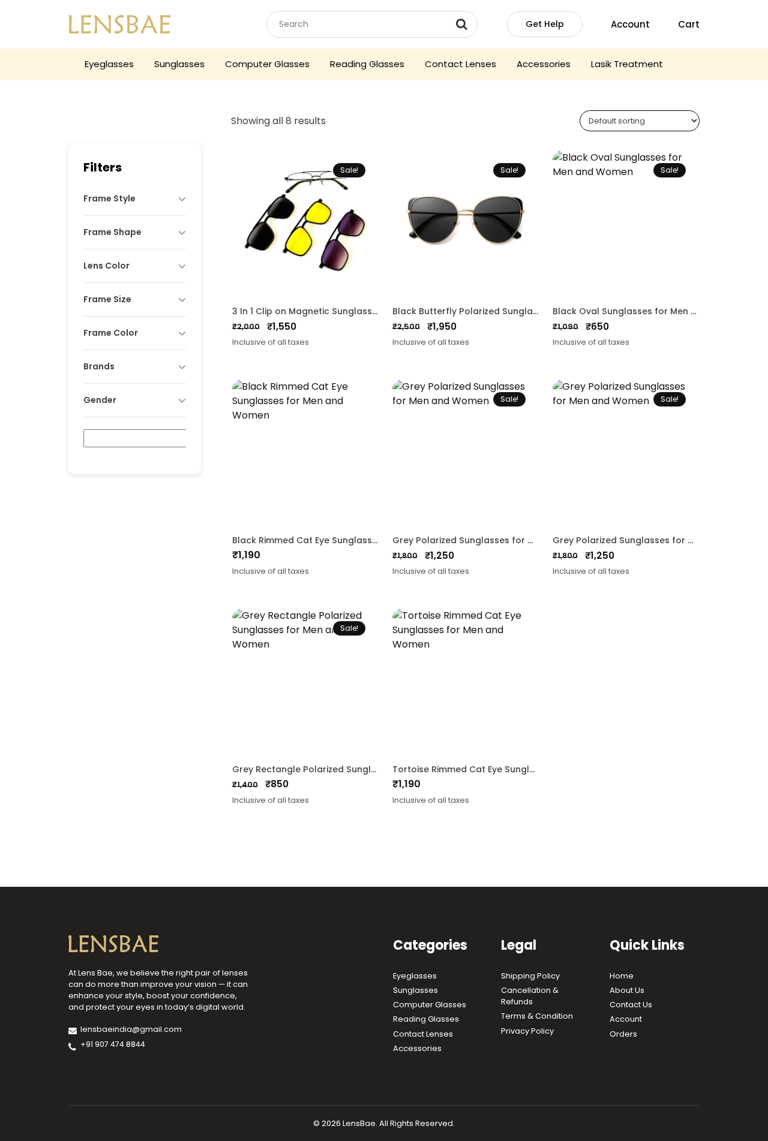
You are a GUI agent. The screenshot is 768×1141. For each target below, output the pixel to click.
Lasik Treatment (627, 64)
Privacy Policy (527, 1031)
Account (630, 24)
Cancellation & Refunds (530, 996)
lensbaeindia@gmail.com (131, 1029)
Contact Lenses (460, 64)
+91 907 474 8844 (112, 1044)
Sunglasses (179, 64)
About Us (627, 990)
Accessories (544, 64)
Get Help (545, 24)
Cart (689, 24)
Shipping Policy (530, 976)
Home (622, 976)
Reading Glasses (367, 64)
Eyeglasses (109, 64)
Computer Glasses (267, 64)
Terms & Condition (537, 1016)
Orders (623, 1034)
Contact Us (631, 1004)
